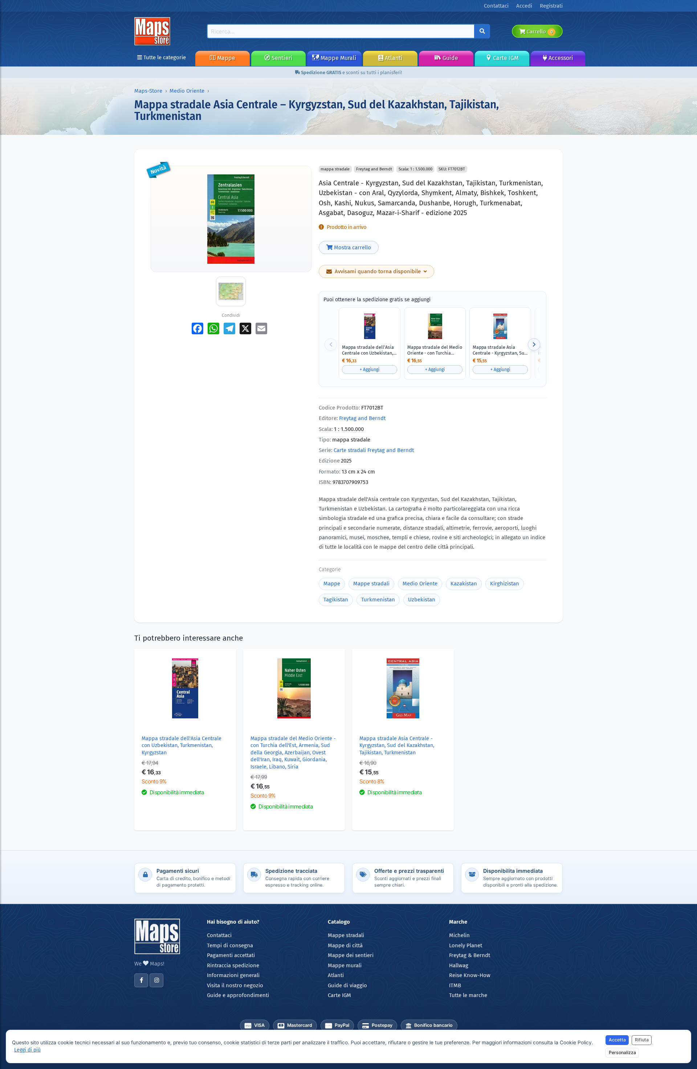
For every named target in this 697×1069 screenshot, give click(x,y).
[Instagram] (156, 980)
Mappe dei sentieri (351, 955)
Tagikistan (335, 599)
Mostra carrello (352, 247)
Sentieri (281, 58)
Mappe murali (345, 965)
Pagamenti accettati (231, 955)
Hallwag (458, 965)
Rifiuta (642, 1039)
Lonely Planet (465, 945)
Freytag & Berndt (469, 955)
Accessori (560, 58)
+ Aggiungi (369, 369)
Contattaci (219, 935)
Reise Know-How (469, 975)
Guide (449, 58)
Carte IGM (505, 58)
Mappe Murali (337, 58)
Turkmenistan (378, 599)
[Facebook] (141, 980)
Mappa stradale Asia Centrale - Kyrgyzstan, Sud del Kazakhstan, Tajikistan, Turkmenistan (500, 350)
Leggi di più (27, 1050)
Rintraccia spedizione (233, 965)
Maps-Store (148, 91)
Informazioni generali (233, 975)
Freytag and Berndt (362, 418)
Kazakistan (464, 583)
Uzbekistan (421, 599)
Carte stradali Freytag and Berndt (374, 450)
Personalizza (622, 1052)
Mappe (225, 58)
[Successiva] (534, 344)
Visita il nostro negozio (235, 985)
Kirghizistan (504, 583)
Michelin (459, 935)
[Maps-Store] (153, 31)
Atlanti (393, 58)
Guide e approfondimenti (238, 995)
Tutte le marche (468, 995)
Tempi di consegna (230, 945)
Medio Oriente (187, 91)
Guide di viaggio (347, 985)
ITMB (455, 985)
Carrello (539, 31)
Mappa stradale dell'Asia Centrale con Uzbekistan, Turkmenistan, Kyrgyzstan (368, 350)
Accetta (617, 1039)
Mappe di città (345, 945)
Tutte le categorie (164, 57)
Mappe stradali (371, 583)
